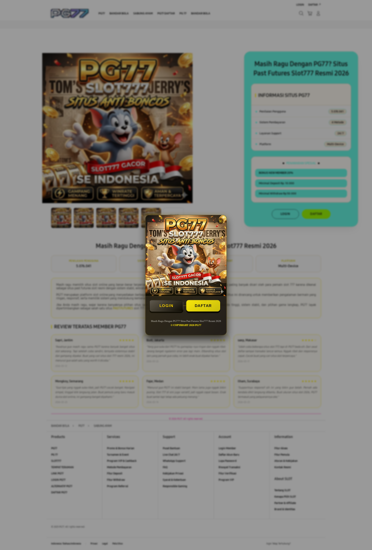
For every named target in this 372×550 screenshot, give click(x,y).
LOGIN (166, 306)
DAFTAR (203, 306)
